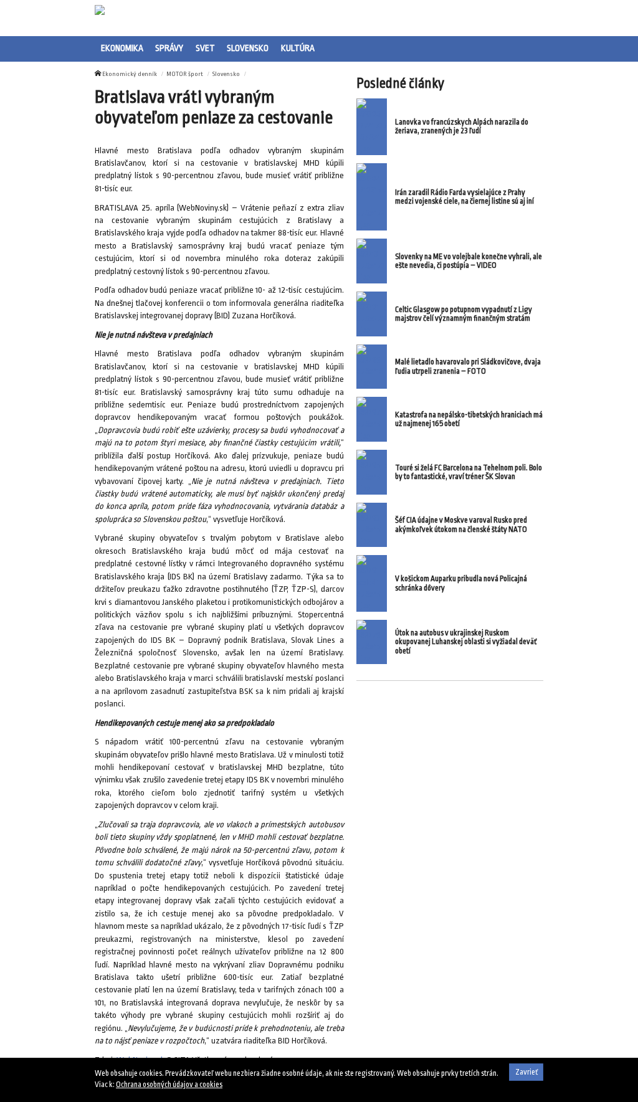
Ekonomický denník (129, 73)
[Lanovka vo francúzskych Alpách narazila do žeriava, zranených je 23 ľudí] (371, 126)
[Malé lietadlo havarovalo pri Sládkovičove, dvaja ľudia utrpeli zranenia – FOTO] (371, 366)
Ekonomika (122, 48)
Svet (205, 48)
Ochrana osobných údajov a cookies (169, 1084)
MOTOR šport (184, 73)
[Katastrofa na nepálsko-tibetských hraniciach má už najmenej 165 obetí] (371, 419)
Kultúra (298, 48)
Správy (169, 48)
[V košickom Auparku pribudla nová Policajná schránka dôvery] (371, 583)
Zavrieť (526, 1072)
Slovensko (248, 48)
